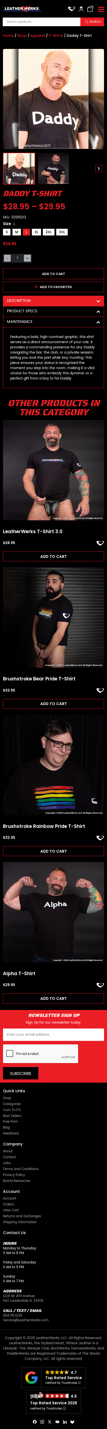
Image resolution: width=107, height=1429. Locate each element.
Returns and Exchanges (22, 1216)
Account (9, 1199)
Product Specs (22, 311)
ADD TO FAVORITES (56, 287)
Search (95, 22)
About (8, 1151)
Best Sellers (12, 1116)
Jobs (7, 1163)
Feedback (11, 1134)
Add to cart (53, 274)
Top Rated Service (63, 1377)
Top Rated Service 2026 (53, 1403)
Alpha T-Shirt (19, 974)
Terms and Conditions (21, 1169)
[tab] (53, 301)
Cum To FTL (12, 1110)
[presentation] (8, 168)
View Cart (11, 1210)
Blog (6, 1128)
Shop (22, 35)
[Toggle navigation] (101, 9)
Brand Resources (16, 1181)
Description (19, 301)
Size (9, 224)
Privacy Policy (14, 1175)
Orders (8, 1204)
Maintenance (20, 322)
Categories (12, 1104)
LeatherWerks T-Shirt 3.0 (32, 532)
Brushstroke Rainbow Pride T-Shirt (44, 826)
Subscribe (21, 1073)
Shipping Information (20, 1222)
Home (8, 35)
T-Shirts (56, 35)
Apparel (37, 35)
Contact (9, 1157)
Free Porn (10, 1122)
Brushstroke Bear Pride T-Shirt (39, 679)
